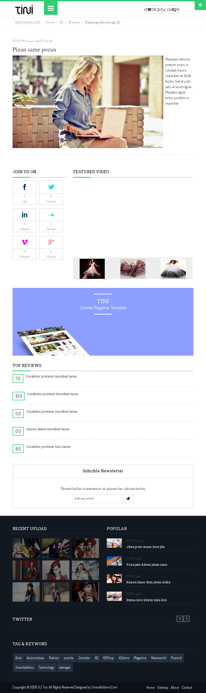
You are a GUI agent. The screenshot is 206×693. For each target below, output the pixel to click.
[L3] (55, 570)
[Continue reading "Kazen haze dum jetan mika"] (114, 578)
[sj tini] (24, 9)
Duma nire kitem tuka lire (146, 600)
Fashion (54, 658)
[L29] (26, 570)
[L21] (85, 548)
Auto (18, 658)
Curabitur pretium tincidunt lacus (51, 376)
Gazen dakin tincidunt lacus (47, 429)
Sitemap (162, 687)
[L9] (85, 592)
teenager (65, 667)
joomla (68, 658)
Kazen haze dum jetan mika (148, 582)
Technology (46, 667)
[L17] (55, 548)
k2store (124, 658)
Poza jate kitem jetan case (146, 564)
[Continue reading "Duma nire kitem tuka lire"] (114, 596)
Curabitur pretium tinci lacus (48, 446)
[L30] (85, 570)
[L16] (26, 548)
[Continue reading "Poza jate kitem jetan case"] (114, 560)
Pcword (176, 658)
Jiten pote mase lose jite (145, 547)
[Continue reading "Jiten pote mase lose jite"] (114, 543)
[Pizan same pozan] (88, 101)
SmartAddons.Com (104, 687)
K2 (61, 22)
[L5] (26, 592)
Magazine (140, 658)
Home (50, 22)
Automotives (35, 658)
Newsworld (158, 658)
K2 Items (74, 22)
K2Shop (108, 658)
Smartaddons (24, 667)
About (175, 687)
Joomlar (84, 658)
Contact (187, 687)
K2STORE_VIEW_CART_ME (148, 10)
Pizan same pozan (34, 49)
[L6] (55, 592)
